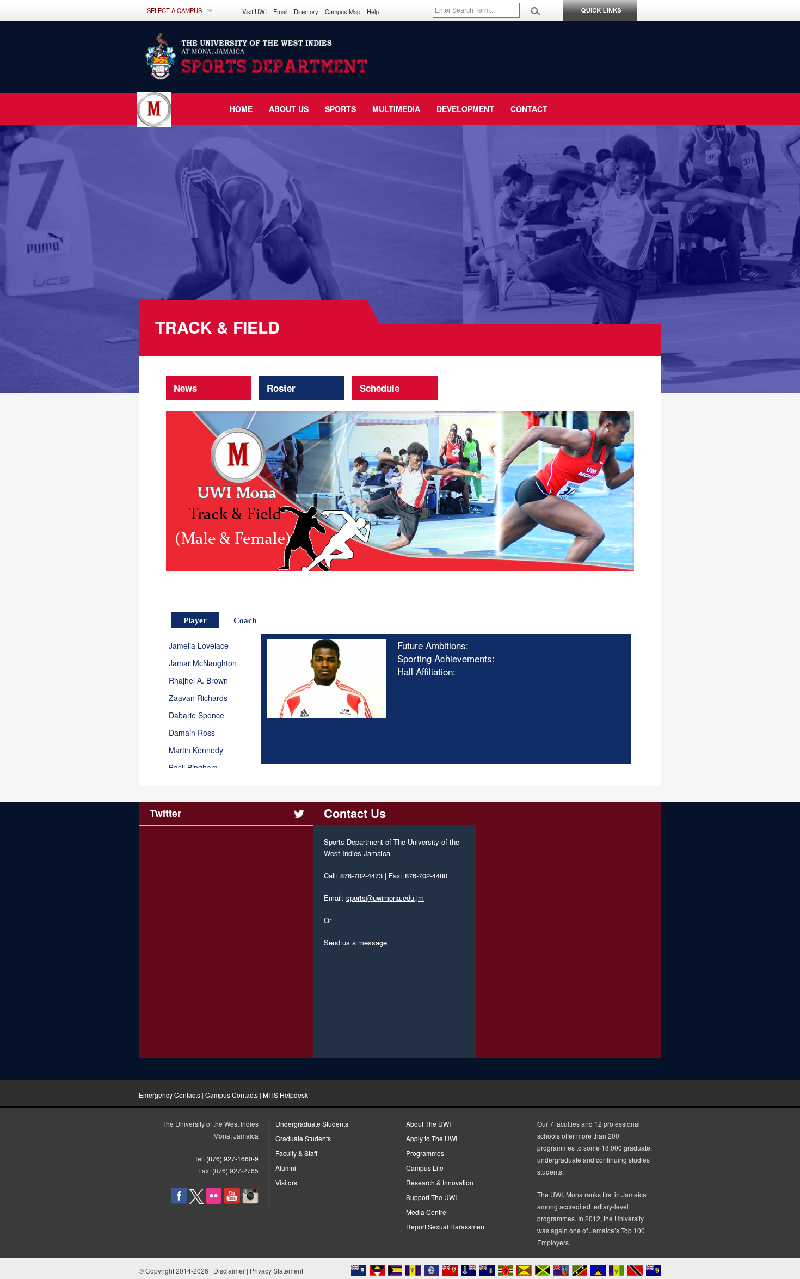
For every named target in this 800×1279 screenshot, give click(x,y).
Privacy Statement (276, 1270)
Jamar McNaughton (203, 663)
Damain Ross (192, 733)
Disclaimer (229, 1270)
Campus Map (342, 11)
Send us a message (355, 942)
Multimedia (396, 108)
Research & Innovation (439, 1182)
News (185, 388)
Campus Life (425, 1167)
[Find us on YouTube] (232, 1201)
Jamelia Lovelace (199, 646)
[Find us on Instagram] (250, 1201)
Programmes (425, 1153)
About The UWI (428, 1123)
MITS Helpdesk (285, 1094)
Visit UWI (254, 11)
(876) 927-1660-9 (232, 1158)
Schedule (379, 388)
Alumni (285, 1167)
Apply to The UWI (431, 1138)
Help (373, 11)
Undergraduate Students (311, 1123)
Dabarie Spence (196, 715)
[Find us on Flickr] (213, 1201)
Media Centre (426, 1211)
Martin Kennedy (196, 750)
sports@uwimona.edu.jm (385, 898)
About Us (289, 108)
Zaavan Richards (198, 698)
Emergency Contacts (169, 1094)
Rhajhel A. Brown (198, 680)
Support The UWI (431, 1197)
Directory (306, 11)
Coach (244, 620)
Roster (281, 388)
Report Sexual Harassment (446, 1226)
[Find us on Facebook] (179, 1201)
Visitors (286, 1182)
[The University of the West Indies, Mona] (285, 57)
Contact (528, 108)
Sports (340, 108)
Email (280, 11)
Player (195, 620)
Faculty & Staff (296, 1153)
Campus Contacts (231, 1094)
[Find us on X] (196, 1201)
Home (241, 108)
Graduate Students (303, 1138)
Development (465, 108)
